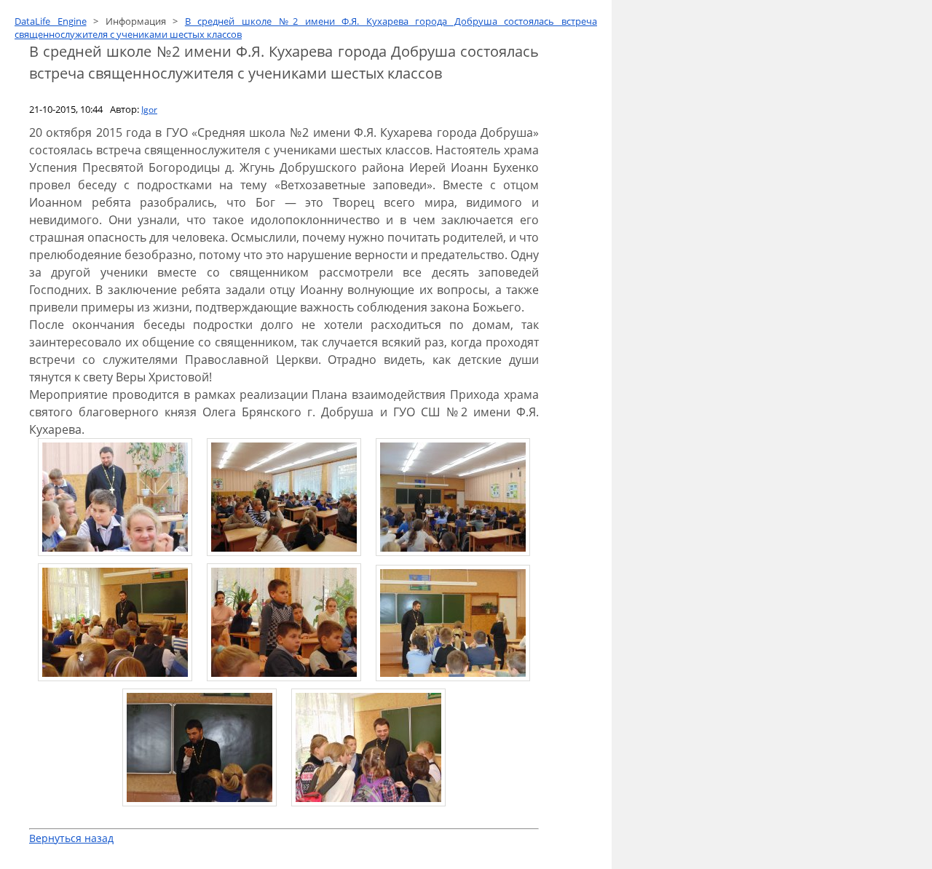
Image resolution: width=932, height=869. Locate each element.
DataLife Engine (51, 21)
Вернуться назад (71, 838)
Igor (149, 109)
